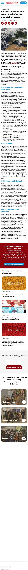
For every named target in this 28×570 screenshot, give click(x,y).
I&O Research (14, 63)
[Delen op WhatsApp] (12, 23)
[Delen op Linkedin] (9, 23)
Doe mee (23, 2)
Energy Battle (18, 202)
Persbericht (5, 9)
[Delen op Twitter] (5, 23)
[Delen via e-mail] (16, 23)
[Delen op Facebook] (2, 23)
